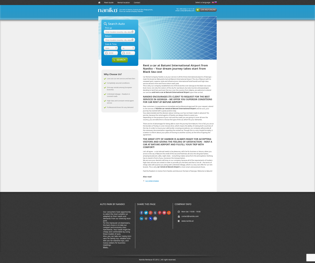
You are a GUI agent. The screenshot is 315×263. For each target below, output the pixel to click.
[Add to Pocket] (164, 214)
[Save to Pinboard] (151, 220)
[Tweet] (146, 214)
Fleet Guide (108, 2)
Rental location (124, 2)
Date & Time (111, 44)
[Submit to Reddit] (169, 214)
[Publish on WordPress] (146, 220)
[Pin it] (160, 214)
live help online (208, 9)
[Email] (155, 220)
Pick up (108, 28)
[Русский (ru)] (216, 3)
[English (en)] (213, 3)
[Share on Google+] (151, 214)
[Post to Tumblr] (155, 214)
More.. (105, 247)
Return (108, 36)
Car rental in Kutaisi (152, 181)
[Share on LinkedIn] (141, 220)
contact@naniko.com (187, 11)
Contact (137, 2)
